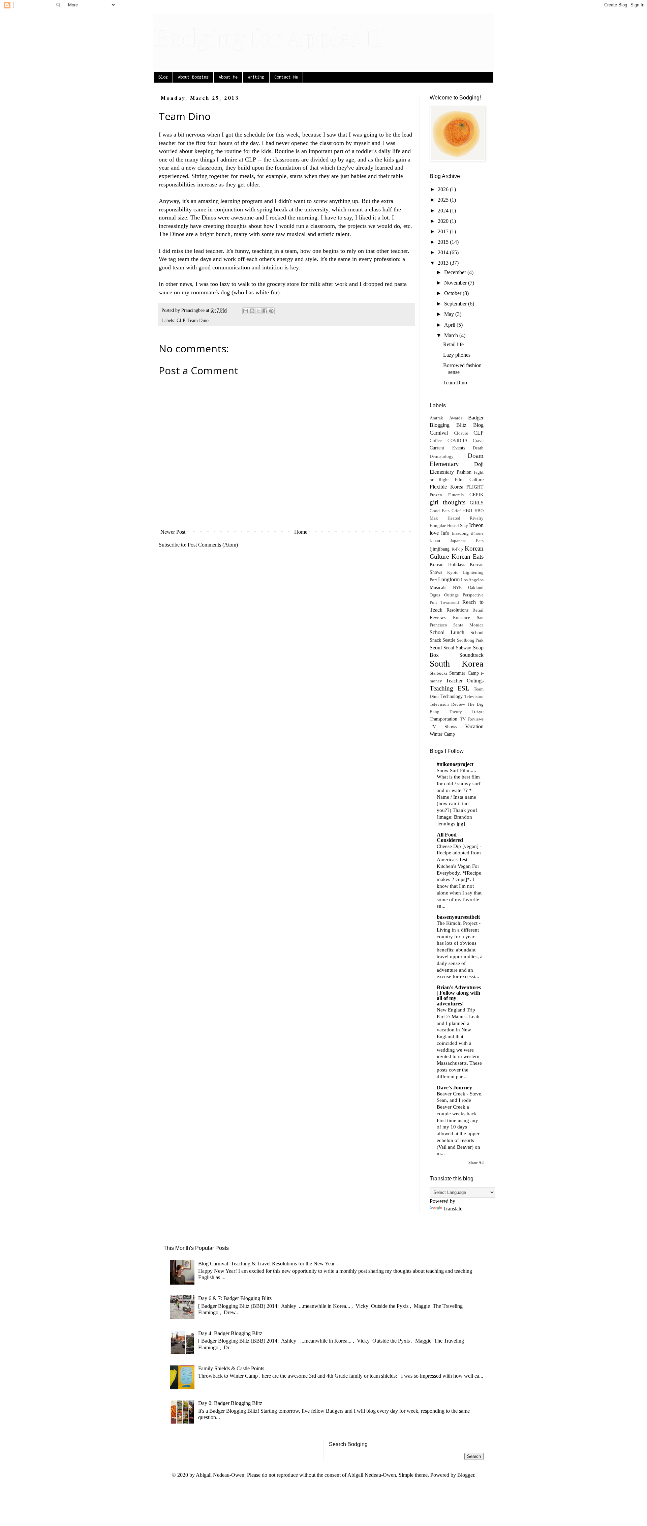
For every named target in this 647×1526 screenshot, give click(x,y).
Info (445, 533)
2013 (444, 263)
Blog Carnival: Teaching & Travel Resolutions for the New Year (266, 1263)
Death (478, 448)
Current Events (447, 447)
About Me (228, 77)
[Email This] (245, 310)
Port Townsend (444, 602)
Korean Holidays (447, 564)
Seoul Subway (457, 647)
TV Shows (443, 726)
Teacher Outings (465, 680)
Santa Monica (468, 625)
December (455, 272)
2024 (444, 210)
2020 (444, 221)
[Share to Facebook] (264, 310)
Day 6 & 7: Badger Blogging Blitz (235, 1298)
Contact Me (286, 77)
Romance (461, 617)
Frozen (436, 495)
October (453, 293)
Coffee (436, 440)
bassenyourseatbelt (458, 917)
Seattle (448, 640)
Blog (163, 77)
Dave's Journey (454, 1087)
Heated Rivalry (466, 518)
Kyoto (453, 572)
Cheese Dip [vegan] (458, 846)
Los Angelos (472, 580)
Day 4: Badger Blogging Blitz (230, 1333)
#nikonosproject (455, 764)
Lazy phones (456, 355)
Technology (451, 696)
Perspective (473, 595)
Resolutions (457, 610)
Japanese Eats (467, 540)
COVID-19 (457, 440)
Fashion (464, 472)
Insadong (460, 533)
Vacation (474, 726)
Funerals (456, 495)
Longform (449, 579)
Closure (461, 433)
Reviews (437, 617)
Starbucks (439, 673)
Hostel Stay (457, 525)
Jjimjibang (440, 549)
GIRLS (477, 502)
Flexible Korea (446, 487)
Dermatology (442, 456)
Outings (451, 595)
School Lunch (447, 632)
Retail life (453, 344)
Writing (256, 77)
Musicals (438, 587)
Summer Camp (464, 673)
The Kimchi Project (458, 923)
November (456, 283)
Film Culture (469, 479)
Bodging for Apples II (268, 37)
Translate (452, 1208)
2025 (444, 200)
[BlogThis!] (252, 310)
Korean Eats (468, 556)
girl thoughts (447, 502)
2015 (444, 242)
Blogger (465, 1475)
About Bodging (193, 77)
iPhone (477, 533)
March (451, 335)
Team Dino (198, 320)
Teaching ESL (449, 688)
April (450, 325)
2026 (444, 189)
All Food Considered (450, 837)
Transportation (443, 719)
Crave (478, 440)
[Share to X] (258, 310)
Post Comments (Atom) (213, 545)
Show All (476, 1162)
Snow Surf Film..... (457, 770)
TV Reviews (472, 719)
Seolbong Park (470, 640)
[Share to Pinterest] (271, 310)
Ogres (435, 595)
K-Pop (457, 549)
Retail (478, 610)
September (456, 303)
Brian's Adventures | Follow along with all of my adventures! (459, 995)
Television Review (447, 704)
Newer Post (172, 532)
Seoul (436, 647)
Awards (455, 418)
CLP (250, 159)
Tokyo (477, 711)
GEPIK (476, 494)
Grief (456, 510)
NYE (457, 587)
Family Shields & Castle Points (231, 1368)
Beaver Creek (452, 1093)
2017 (444, 231)
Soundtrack (471, 655)
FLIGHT (475, 487)
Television (474, 696)
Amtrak (436, 418)
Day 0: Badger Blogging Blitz (230, 1403)
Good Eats (440, 510)
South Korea (457, 664)
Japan (435, 540)
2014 (444, 252)
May (449, 314)
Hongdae (438, 525)
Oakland (476, 587)
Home (300, 532)
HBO (467, 510)
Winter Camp (442, 734)
